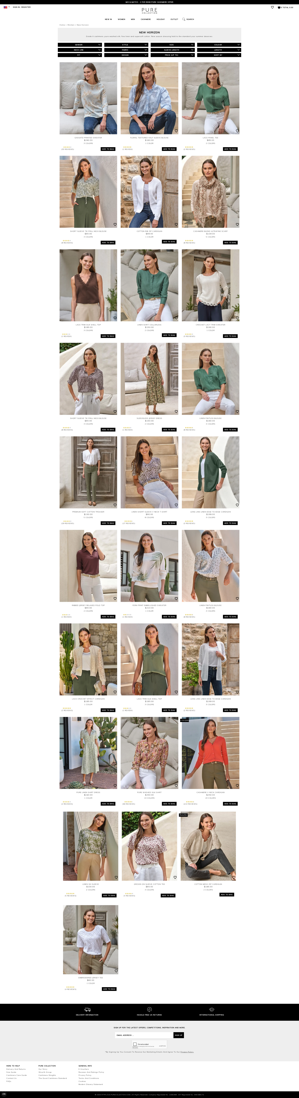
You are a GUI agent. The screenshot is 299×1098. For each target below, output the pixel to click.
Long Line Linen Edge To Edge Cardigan (210, 512)
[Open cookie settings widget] (4, 1094)
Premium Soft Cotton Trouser (88, 512)
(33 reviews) (67, 149)
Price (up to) (171, 55)
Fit (78, 55)
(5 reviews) (71, 896)
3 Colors (88, 143)
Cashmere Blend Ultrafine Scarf (210, 231)
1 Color (149, 143)
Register (26, 7)
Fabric (125, 50)
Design (125, 55)
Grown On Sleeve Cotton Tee (149, 884)
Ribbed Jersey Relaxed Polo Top (88, 605)
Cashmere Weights (47, 1075)
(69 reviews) (128, 804)
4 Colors (210, 424)
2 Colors (210, 143)
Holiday (161, 19)
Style (125, 45)
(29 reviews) (67, 523)
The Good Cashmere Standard (53, 1078)
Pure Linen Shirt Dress (88, 792)
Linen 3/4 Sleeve (91, 884)
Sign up (179, 1035)
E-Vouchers (84, 1069)
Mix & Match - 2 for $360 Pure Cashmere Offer (149, 2)
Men (133, 19)
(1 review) (127, 149)
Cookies (82, 1081)
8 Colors (149, 517)
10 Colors (149, 798)
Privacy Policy (85, 1075)
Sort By (218, 55)
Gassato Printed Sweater (88, 138)
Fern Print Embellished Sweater (149, 605)
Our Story (43, 1069)
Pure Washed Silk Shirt (149, 792)
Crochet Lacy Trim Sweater (210, 325)
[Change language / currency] (6, 8)
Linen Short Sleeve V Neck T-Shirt (149, 512)
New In (108, 19)
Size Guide (11, 1072)
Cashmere (146, 19)
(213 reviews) (191, 804)
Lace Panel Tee (210, 138)
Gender (79, 45)
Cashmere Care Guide (16, 1075)
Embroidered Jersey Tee (90, 978)
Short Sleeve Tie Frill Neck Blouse (88, 231)
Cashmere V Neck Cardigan (211, 792)
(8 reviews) (67, 243)
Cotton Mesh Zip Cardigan (208, 884)
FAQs (8, 1081)
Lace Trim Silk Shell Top (88, 325)
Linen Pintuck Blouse (211, 418)
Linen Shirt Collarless (149, 325)
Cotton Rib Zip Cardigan (149, 231)
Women (121, 19)
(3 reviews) (189, 336)
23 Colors (210, 798)
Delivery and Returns (16, 1069)
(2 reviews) (189, 149)
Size (172, 45)
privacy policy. (187, 1052)
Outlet (174, 19)
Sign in (16, 7)
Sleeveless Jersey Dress (149, 418)
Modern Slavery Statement (91, 1084)
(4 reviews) (129, 896)
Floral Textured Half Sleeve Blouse (149, 138)
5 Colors (210, 237)
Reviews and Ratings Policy (91, 1072)
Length (218, 50)
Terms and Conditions (89, 1078)
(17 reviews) (128, 523)
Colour (218, 45)
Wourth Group (45, 1072)
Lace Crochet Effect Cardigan (88, 699)
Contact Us (11, 1078)
